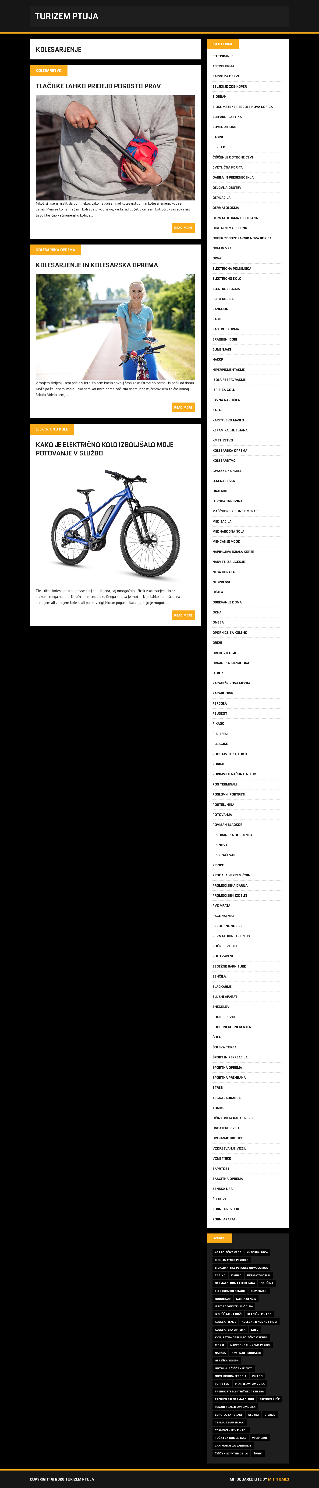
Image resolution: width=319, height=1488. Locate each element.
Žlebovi (219, 1199)
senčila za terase (229, 1415)
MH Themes (278, 1479)
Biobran (220, 96)
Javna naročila (226, 400)
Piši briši (220, 733)
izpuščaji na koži (228, 1314)
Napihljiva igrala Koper (233, 551)
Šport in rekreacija (230, 1057)
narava (220, 1353)
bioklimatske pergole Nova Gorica (241, 1268)
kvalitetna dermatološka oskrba (241, 1337)
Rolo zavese (223, 956)
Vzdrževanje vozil (229, 1148)
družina (267, 1283)
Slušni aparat (225, 996)
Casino (218, 137)
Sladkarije (222, 986)
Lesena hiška (224, 481)
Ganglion (220, 309)
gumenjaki (259, 1291)
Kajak (218, 410)
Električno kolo (227, 278)
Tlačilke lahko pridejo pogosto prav (98, 86)
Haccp (218, 359)
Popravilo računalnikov (234, 774)
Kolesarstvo (224, 460)
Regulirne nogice (227, 925)
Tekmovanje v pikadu (231, 1430)
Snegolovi (221, 1006)
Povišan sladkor (227, 824)
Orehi (217, 642)
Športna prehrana (229, 1077)
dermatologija (259, 1275)
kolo (255, 1330)
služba (253, 1415)
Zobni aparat (224, 1219)
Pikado (218, 723)
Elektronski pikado (230, 1291)
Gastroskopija (226, 329)
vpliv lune (260, 1438)
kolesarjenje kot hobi (259, 1322)
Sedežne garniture (229, 966)
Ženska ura (223, 1188)
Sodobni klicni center (232, 1027)
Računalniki (223, 915)
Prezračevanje (226, 855)
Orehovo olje (225, 653)
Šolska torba (225, 1047)
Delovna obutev (227, 187)
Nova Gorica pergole (231, 1376)
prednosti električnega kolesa (239, 1391)
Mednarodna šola (228, 531)
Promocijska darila (230, 885)
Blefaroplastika (227, 116)
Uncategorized (226, 1128)
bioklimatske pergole (231, 1260)
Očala (218, 592)
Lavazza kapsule (227, 470)
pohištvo (222, 1384)
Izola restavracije (229, 379)
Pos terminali (225, 784)
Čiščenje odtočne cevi (233, 157)
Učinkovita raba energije (235, 1118)
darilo (236, 1275)
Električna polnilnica (232, 268)
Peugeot (220, 713)
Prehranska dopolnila (232, 835)
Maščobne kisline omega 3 (236, 511)
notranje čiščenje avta (233, 1368)
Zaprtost (221, 1168)
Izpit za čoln (224, 389)
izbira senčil (246, 1299)
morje (220, 1345)
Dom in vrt (222, 248)
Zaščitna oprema (228, 1178)
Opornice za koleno (230, 632)
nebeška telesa (227, 1360)
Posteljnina (223, 804)
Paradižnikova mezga (231, 683)
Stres (218, 1087)
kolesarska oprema (230, 1330)
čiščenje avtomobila (231, 1453)
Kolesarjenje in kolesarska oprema (97, 265)
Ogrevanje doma (227, 602)
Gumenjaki (222, 349)
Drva (217, 258)
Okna (217, 612)
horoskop (222, 1299)
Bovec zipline (224, 126)
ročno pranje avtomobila (235, 1407)
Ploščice (220, 743)
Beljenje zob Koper (230, 86)
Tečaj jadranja (227, 1097)
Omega (218, 622)
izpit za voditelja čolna (234, 1306)
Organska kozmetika (231, 663)
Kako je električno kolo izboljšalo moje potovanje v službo (104, 449)
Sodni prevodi (225, 1017)
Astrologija (223, 66)
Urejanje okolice (228, 1138)
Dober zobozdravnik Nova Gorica (242, 238)
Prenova (220, 845)
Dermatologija (226, 207)
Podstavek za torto (230, 754)
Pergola (220, 703)
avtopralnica (257, 1252)
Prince (218, 865)
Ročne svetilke (226, 946)
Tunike (218, 1108)
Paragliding (223, 693)
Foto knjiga (223, 298)
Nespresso (222, 582)
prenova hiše (270, 1399)
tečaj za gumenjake (230, 1438)
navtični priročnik (246, 1353)
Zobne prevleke (226, 1209)
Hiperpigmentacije (229, 369)
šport (258, 1453)
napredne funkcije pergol (250, 1345)
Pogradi (220, 764)
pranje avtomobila (250, 1384)
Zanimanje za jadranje (233, 1445)
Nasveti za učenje (229, 561)
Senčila (219, 976)
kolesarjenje (225, 1322)
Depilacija (221, 197)
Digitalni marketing (230, 228)
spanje (270, 1415)
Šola (217, 1037)
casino (220, 1275)
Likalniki (220, 491)
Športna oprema (227, 1067)
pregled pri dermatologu (234, 1399)
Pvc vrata (221, 905)
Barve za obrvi (226, 76)
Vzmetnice (222, 1158)
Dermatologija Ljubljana (235, 218)
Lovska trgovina (227, 501)
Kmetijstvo (223, 440)
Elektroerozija (226, 288)
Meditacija (222, 521)
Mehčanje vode (226, 541)
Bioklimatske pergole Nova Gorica (243, 106)
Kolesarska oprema (230, 450)
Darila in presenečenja (233, 177)
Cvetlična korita (228, 167)
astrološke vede (228, 1252)
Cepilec (219, 147)
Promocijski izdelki (230, 895)
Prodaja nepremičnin (231, 875)
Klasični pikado (259, 1314)
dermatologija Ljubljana (235, 1283)
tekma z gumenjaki (230, 1422)
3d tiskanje (223, 56)
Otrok (218, 673)
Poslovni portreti (229, 794)
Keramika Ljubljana (230, 430)
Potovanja (222, 814)
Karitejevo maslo (228, 420)
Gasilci (218, 319)
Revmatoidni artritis (231, 936)
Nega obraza (224, 572)
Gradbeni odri (225, 339)
